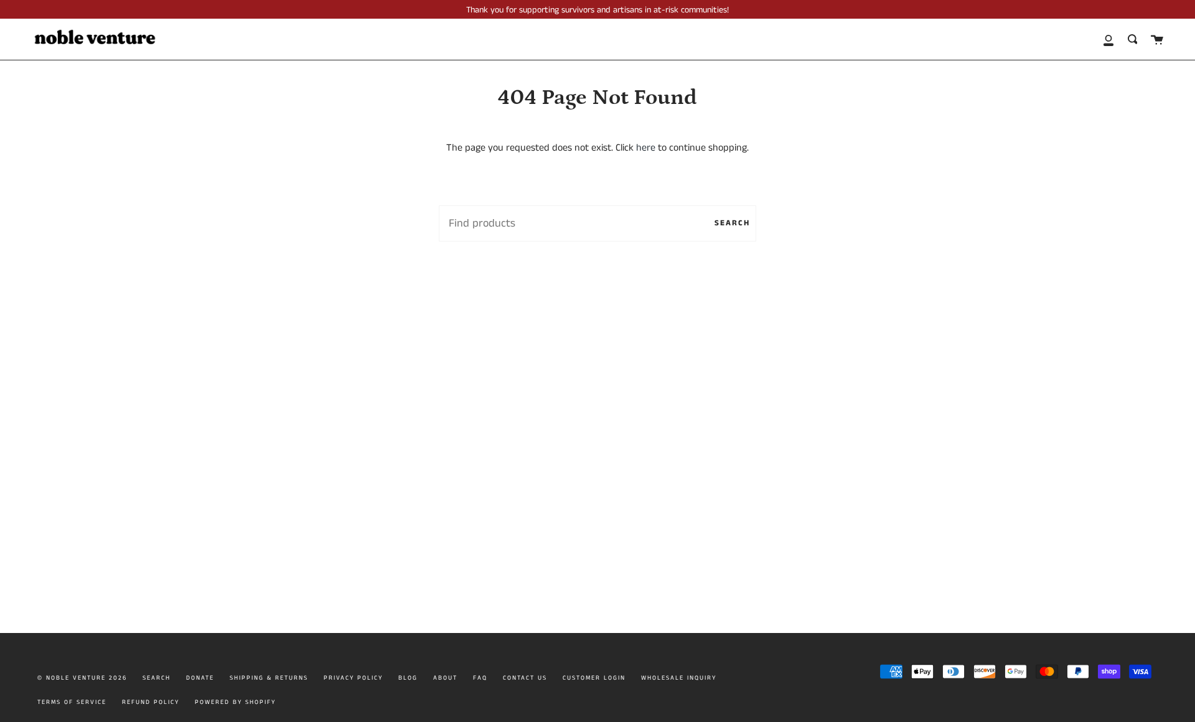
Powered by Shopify (235, 702)
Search (732, 222)
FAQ (480, 677)
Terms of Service (71, 702)
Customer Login (594, 677)
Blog (408, 677)
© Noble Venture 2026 (82, 677)
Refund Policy (150, 702)
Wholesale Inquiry (678, 677)
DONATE (200, 677)
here (645, 148)
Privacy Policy (353, 677)
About (445, 677)
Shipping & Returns (269, 677)
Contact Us (525, 677)
